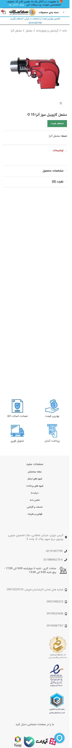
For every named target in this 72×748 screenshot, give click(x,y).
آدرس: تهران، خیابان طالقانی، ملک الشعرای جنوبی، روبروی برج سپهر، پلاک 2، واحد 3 (35, 537)
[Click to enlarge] (60, 103)
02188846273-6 (53, 560)
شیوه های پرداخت (34, 486)
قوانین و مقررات (34, 514)
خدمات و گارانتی (35, 507)
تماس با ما (35, 500)
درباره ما (35, 493)
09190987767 (55, 626)
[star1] (56, 675)
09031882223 (55, 602)
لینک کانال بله (16, 5)
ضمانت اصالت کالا (17, 416)
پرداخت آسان (52, 441)
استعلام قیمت (57, 123)
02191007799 (54, 551)
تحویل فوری (17, 441)
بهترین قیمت (52, 416)
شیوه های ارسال (34, 479)
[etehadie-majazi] (57, 703)
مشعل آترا (16, 31)
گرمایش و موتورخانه (47, 31)
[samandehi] (57, 647)
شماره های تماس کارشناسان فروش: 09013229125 (35, 589)
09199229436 (55, 614)
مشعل (29, 31)
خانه (64, 31)
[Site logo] (22, 12)
